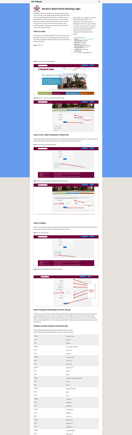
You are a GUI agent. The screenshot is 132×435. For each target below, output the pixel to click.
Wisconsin (86, 47)
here (41, 45)
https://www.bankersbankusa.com (86, 39)
